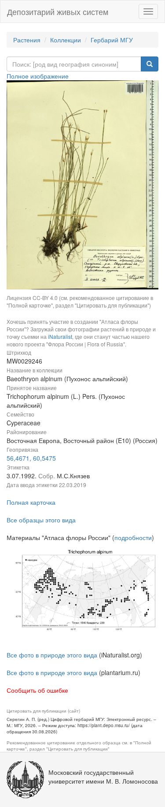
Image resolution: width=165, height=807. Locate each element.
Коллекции (65, 39)
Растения (26, 39)
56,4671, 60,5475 (31, 458)
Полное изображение (38, 75)
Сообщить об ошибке (37, 690)
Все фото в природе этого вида (52, 654)
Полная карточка (31, 502)
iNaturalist (60, 336)
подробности (133, 537)
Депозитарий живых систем (57, 11)
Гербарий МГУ (112, 39)
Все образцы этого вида (41, 519)
